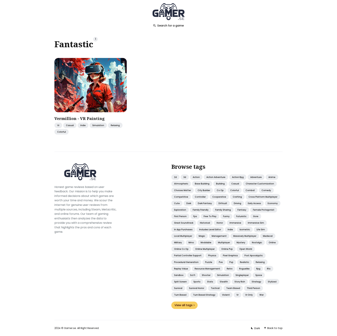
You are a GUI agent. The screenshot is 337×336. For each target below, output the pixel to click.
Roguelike (244, 268)
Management (219, 235)
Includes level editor (210, 229)
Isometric (245, 229)
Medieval (268, 235)
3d (184, 177)
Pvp (231, 262)
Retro (230, 268)
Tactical (215, 288)
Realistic (244, 262)
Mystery (241, 242)
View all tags (183, 305)
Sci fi (192, 275)
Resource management (207, 268)
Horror (220, 222)
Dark (188, 203)
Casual (235, 183)
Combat (250, 190)
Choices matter (182, 190)
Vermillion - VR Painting (79, 118)
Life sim (261, 229)
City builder (204, 190)
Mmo (191, 242)
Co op (220, 190)
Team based (233, 288)
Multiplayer (224, 242)
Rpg (258, 268)
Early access (254, 203)
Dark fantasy (205, 203)
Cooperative (219, 196)
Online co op (181, 248)
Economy (273, 203)
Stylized (272, 281)
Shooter (206, 275)
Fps (195, 216)
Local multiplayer (183, 235)
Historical (205, 222)
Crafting (237, 196)
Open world (245, 248)
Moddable (206, 242)
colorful (61, 131)
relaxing (115, 125)
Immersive (235, 222)
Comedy (266, 190)
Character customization (260, 183)
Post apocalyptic (254, 255)
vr (58, 125)
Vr (237, 294)
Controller (200, 196)
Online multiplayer (205, 248)
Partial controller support (187, 255)
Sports (196, 281)
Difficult (223, 203)
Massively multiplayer (244, 235)
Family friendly (201, 209)
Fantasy (241, 209)
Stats (210, 281)
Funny (226, 216)
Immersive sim (256, 222)
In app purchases (183, 229)
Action (196, 177)
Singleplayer (242, 275)
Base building (202, 183)
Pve (221, 262)
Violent (226, 294)
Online (272, 242)
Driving (237, 203)
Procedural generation (186, 262)
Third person (253, 288)
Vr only (249, 294)
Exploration (180, 209)
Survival (178, 288)
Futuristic (241, 216)
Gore (255, 216)
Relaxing (260, 262)
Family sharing (223, 209)
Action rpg (238, 177)
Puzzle (208, 262)
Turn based (180, 294)
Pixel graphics (230, 255)
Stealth (224, 281)
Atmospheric (181, 183)
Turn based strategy (204, 294)
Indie (83, 125)
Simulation (98, 125)
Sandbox (178, 275)
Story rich (239, 281)
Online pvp (227, 248)
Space (258, 275)
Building (220, 183)
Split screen (180, 281)
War (261, 294)
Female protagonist (263, 209)
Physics (212, 255)
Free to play (210, 216)
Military (178, 242)
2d (175, 177)
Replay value (181, 268)
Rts (268, 268)
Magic (202, 235)
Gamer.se (70, 328)
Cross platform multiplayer (263, 196)
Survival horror (196, 288)
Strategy (256, 281)
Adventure (256, 177)
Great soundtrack (183, 222)
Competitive (181, 196)
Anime (271, 177)
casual (70, 125)
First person (180, 216)
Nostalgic (257, 242)
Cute (177, 203)
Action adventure (215, 177)
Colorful (234, 190)
